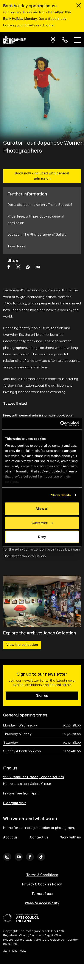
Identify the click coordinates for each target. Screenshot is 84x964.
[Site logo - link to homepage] (16, 39)
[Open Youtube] (19, 857)
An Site (14, 951)
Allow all (42, 508)
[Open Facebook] (30, 857)
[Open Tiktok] (41, 857)
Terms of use (42, 894)
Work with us (70, 837)
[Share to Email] (37, 267)
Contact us (39, 837)
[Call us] (65, 40)
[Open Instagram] (7, 857)
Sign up (42, 696)
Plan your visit (14, 803)
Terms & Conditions (42, 875)
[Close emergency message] (78, 5)
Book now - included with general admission (42, 176)
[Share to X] (18, 267)
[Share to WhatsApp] (28, 267)
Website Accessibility (42, 903)
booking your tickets (19, 25)
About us (10, 837)
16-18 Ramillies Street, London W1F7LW (33, 777)
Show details (61, 495)
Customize (39, 522)
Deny (42, 537)
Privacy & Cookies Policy (42, 884)
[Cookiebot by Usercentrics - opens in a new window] (60, 423)
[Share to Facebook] (8, 267)
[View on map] (53, 40)
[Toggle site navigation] (77, 39)
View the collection (22, 645)
